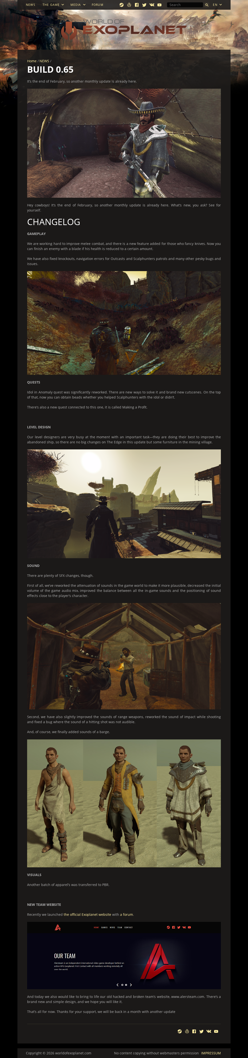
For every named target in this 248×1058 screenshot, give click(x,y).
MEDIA (75, 5)
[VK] (152, 4)
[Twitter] (144, 4)
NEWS (30, 5)
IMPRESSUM (211, 1053)
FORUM (97, 5)
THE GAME (51, 5)
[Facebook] (137, 4)
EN (215, 5)
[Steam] (121, 4)
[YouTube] (159, 4)
